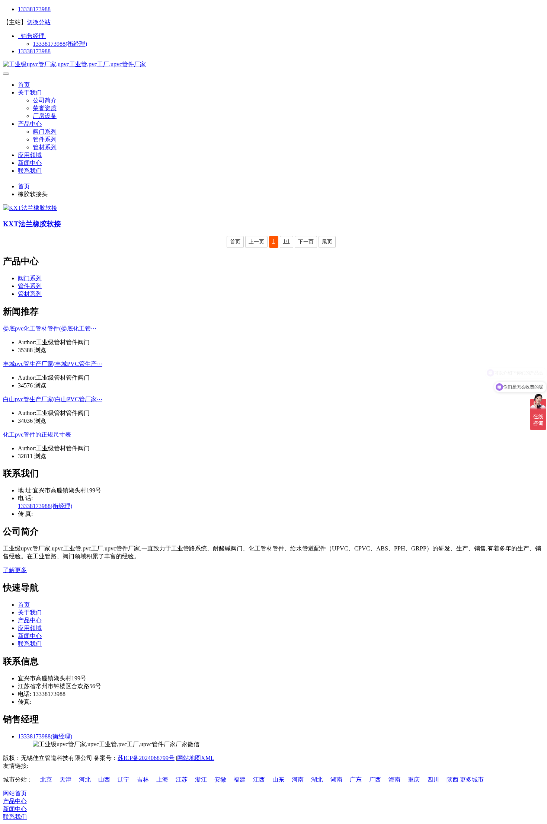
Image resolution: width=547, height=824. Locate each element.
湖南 (336, 779)
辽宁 (123, 779)
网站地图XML (195, 758)
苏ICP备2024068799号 (146, 758)
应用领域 (30, 155)
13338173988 (34, 9)
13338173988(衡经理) (60, 44)
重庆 (414, 779)
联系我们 (30, 170)
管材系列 (45, 147)
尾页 (327, 242)
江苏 (182, 779)
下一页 (306, 242)
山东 (278, 779)
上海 (162, 779)
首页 (24, 85)
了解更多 (15, 570)
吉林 (143, 779)
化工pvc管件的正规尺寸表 (37, 434)
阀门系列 (45, 131)
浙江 (201, 779)
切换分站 (39, 22)
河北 (85, 779)
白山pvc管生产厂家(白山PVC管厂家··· (52, 399)
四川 (433, 779)
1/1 (286, 241)
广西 (375, 779)
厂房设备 (45, 116)
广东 (356, 779)
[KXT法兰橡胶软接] (30, 208)
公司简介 (45, 100)
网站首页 (15, 793)
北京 (46, 779)
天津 (65, 779)
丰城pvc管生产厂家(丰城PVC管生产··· (52, 364)
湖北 (317, 779)
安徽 (220, 779)
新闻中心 (30, 163)
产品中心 (30, 124)
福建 (240, 779)
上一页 (256, 242)
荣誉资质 (45, 108)
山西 (104, 779)
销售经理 (32, 36)
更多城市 (472, 779)
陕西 (452, 779)
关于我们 (30, 92)
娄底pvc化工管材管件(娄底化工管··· (49, 328)
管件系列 (45, 139)
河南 (298, 779)
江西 (259, 779)
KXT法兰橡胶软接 (32, 224)
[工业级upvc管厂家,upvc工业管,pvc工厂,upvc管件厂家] (74, 64)
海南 (394, 779)
